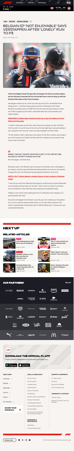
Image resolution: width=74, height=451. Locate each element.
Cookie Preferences (33, 428)
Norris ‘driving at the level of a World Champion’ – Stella (59, 267)
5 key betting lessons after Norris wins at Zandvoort (25, 242)
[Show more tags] (30, 21)
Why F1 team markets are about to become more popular (59, 243)
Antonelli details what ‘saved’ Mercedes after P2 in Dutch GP (25, 267)
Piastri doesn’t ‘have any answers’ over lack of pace (59, 253)
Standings (42, 2)
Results (30, 2)
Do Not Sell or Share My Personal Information (35, 413)
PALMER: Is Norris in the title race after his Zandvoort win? (24, 256)
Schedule (19, 2)
